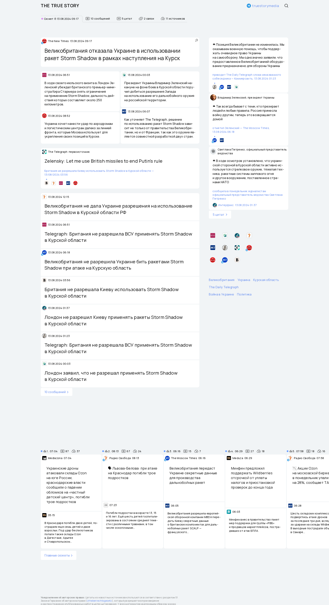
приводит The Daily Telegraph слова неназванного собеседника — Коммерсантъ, (246, 76)
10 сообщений (55, 392)
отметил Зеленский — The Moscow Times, (241, 130)
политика (244, 294)
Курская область (266, 280)
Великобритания (221, 280)
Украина (244, 280)
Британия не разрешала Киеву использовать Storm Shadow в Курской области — (99, 172)
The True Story (60, 5)
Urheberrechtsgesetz (99, 600)
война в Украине (221, 294)
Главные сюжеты (57, 555)
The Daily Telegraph (224, 287)
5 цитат (218, 214)
